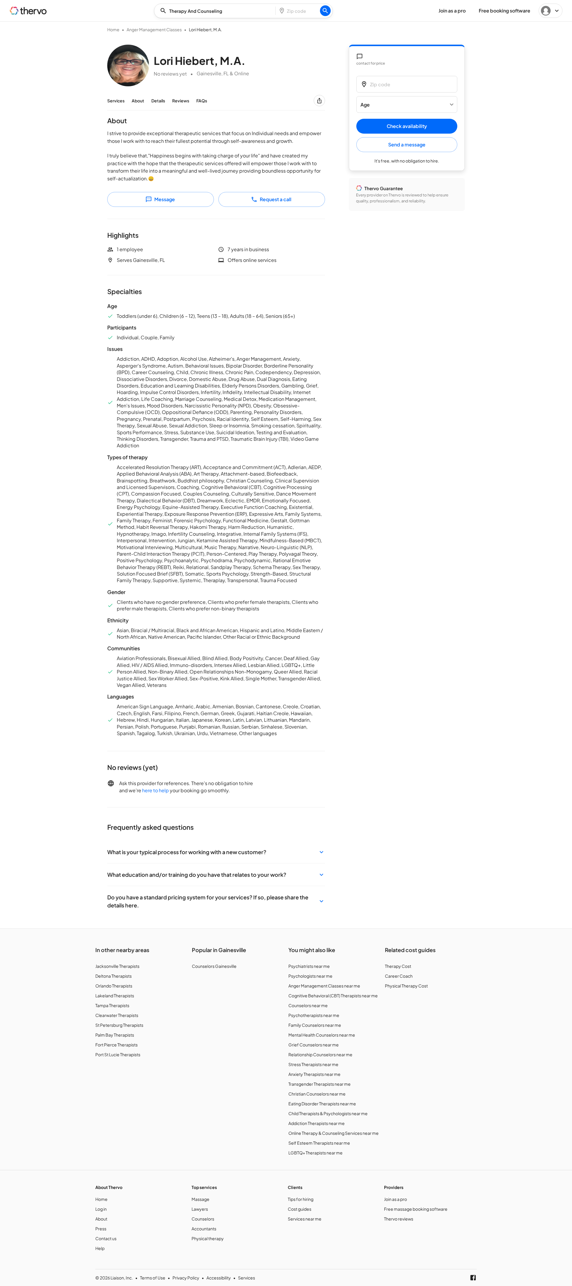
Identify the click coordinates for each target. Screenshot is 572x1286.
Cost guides (299, 1209)
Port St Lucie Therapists (117, 1054)
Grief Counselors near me (313, 1044)
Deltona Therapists (113, 976)
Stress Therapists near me (313, 1064)
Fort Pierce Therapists (116, 1044)
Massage (200, 1199)
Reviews (180, 100)
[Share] (319, 100)
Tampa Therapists (112, 1005)
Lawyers (200, 1209)
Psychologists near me (310, 976)
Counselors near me (308, 1005)
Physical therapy (208, 1238)
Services (116, 100)
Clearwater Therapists (116, 1015)
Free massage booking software (415, 1209)
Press (100, 1228)
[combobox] (216, 11)
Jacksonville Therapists (117, 966)
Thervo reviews (398, 1218)
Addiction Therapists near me (316, 1123)
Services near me (304, 1218)
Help (100, 1248)
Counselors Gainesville (214, 966)
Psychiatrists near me (309, 966)
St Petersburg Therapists (119, 1025)
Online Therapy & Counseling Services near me (333, 1133)
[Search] (325, 10)
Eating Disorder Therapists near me (322, 1103)
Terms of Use (152, 1277)
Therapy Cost (398, 966)
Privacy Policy (185, 1277)
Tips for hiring (300, 1199)
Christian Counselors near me (317, 1093)
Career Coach (399, 976)
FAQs (201, 100)
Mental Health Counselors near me (321, 1034)
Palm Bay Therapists (114, 1034)
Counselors (203, 1218)
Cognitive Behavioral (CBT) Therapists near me (333, 995)
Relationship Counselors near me (320, 1054)
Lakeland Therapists (114, 995)
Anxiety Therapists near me (314, 1074)
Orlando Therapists (113, 985)
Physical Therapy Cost (406, 985)
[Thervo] (28, 11)
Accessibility (218, 1277)
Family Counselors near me (314, 1025)
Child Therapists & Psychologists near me (328, 1113)
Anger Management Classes (154, 29)
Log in (101, 1209)
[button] (216, 852)
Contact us (105, 1238)
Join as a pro (395, 1199)
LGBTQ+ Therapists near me (315, 1152)
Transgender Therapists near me (319, 1084)
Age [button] (365, 104)
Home (113, 29)
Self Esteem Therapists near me (319, 1143)
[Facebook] (473, 1277)
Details (158, 100)
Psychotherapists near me (313, 1015)
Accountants (204, 1228)
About (138, 100)
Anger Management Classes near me (324, 985)
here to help (155, 790)
